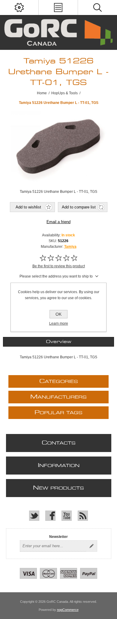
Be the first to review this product (58, 266)
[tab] (58, 342)
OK (59, 314)
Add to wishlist (28, 207)
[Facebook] (50, 515)
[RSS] (83, 515)
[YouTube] (66, 515)
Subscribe (91, 546)
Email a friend (58, 222)
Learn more (58, 323)
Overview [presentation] (58, 342)
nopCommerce (68, 609)
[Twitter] (34, 515)
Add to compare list (79, 207)
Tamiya (70, 246)
